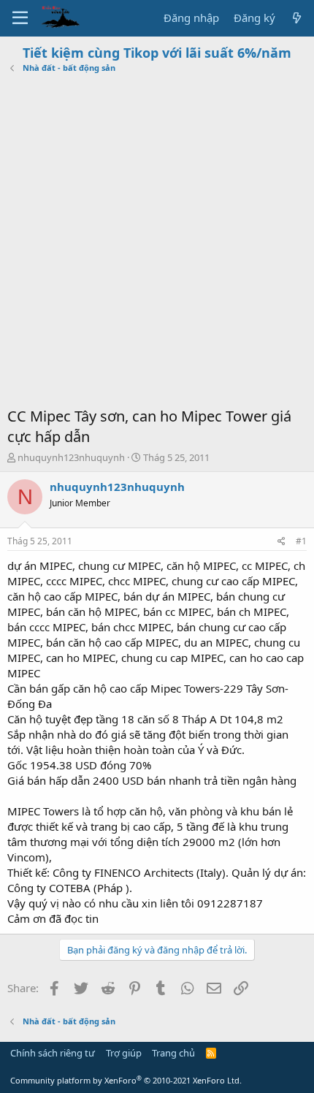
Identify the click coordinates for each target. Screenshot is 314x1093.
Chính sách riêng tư (52, 1052)
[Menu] (20, 18)
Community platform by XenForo (126, 1080)
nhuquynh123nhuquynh (71, 457)
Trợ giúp (124, 1052)
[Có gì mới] (297, 17)
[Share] (281, 541)
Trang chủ (173, 1052)
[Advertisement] (157, 242)
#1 (301, 541)
